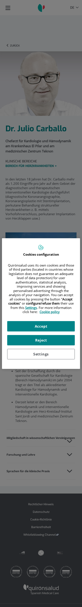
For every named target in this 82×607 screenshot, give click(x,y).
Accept (41, 326)
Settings (41, 354)
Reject (41, 340)
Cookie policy (50, 312)
